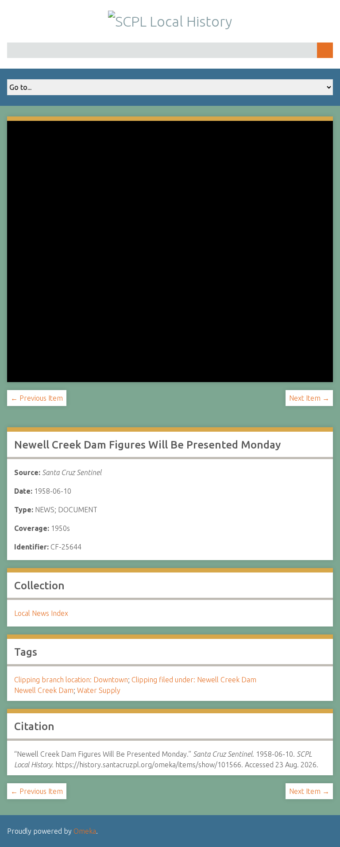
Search (325, 50)
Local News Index (41, 613)
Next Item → (309, 398)
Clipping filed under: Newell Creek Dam (193, 680)
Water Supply (98, 690)
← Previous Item (37, 398)
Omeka (84, 831)
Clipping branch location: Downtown (71, 680)
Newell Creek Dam (43, 690)
